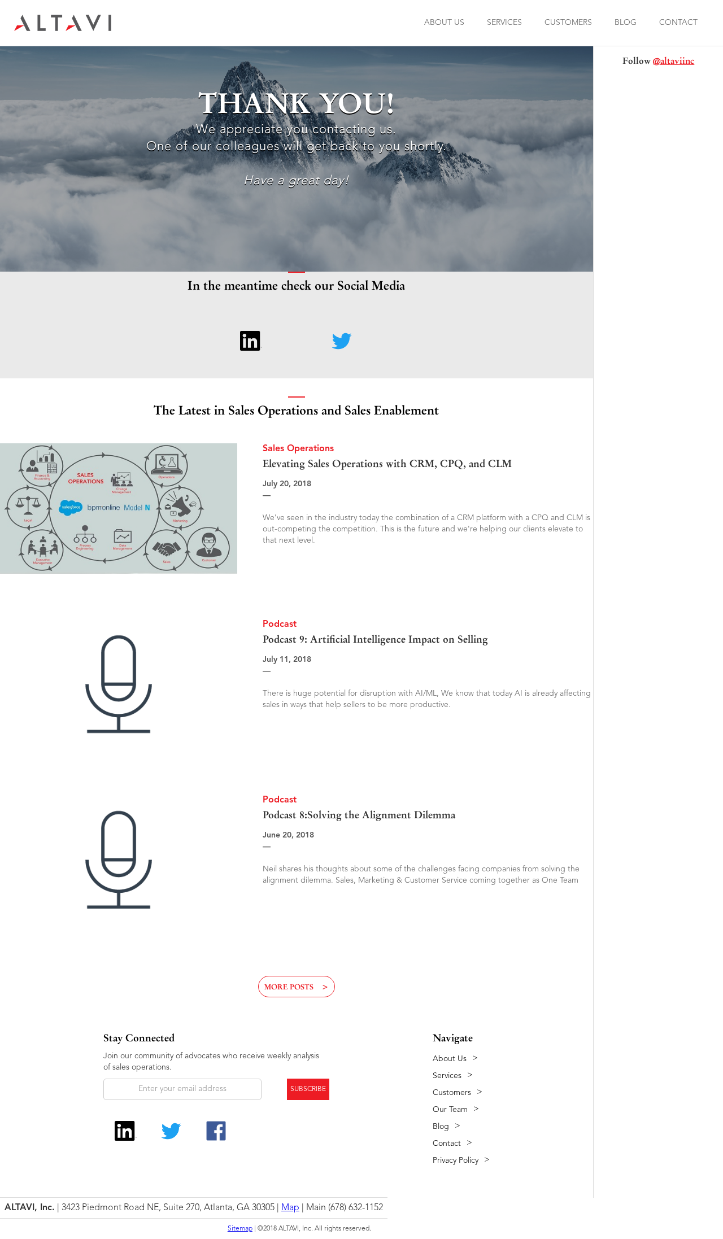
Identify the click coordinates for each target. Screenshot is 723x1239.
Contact (678, 23)
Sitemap (240, 1228)
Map (290, 1207)
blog (626, 23)
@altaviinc (673, 60)
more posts (296, 986)
